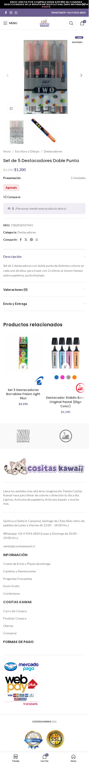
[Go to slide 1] (42, 112)
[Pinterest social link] (31, 240)
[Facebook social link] (5, 13)
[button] (7, 75)
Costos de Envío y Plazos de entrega (26, 564)
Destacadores (53, 151)
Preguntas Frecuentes (17, 578)
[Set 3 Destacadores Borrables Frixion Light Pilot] (23, 353)
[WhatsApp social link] (16, 13)
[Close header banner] (83, 4)
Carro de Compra (15, 611)
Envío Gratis (11, 586)
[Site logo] (44, 23)
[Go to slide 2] (47, 112)
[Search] (71, 23)
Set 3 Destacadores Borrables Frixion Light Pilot (23, 394)
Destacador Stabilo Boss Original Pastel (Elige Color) (65, 401)
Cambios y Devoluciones (19, 571)
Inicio (7, 151)
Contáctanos (11, 593)
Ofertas (8, 626)
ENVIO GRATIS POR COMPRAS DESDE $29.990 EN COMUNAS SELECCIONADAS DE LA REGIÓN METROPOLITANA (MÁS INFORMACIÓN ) (46, 4)
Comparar (10, 633)
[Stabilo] (66, 436)
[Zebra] (23, 436)
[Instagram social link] (10, 13)
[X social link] (26, 240)
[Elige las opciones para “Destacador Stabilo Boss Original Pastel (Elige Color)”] (65, 366)
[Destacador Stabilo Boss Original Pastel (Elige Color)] (66, 353)
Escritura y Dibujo (27, 151)
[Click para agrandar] (11, 108)
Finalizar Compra (14, 618)
